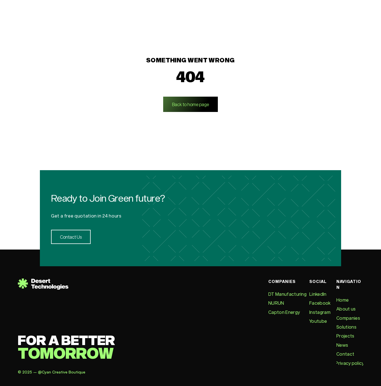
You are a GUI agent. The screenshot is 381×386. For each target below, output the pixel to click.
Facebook (320, 303)
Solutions (346, 326)
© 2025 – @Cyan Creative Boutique (52, 372)
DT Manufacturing (287, 294)
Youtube (318, 321)
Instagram (320, 312)
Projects (345, 335)
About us (346, 308)
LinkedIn (318, 294)
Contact (345, 353)
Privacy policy (349, 363)
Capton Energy (284, 312)
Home (342, 299)
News (342, 345)
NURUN (276, 303)
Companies (348, 318)
